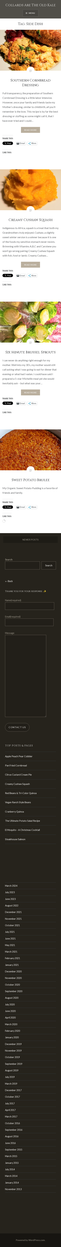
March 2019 (11, 1083)
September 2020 (13, 991)
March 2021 (11, 951)
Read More (30, 130)
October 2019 (12, 1057)
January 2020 (12, 1037)
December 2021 (13, 912)
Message (9, 633)
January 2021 (12, 965)
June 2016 (10, 1143)
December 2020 (13, 971)
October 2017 (12, 1096)
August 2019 (11, 1070)
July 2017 (10, 1103)
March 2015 (11, 1156)
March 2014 (11, 1176)
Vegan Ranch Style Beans (18, 802)
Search (9, 559)
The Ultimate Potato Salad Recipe (22, 820)
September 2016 (13, 1129)
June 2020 (10, 1011)
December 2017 (13, 1090)
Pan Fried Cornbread (16, 765)
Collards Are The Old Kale (31, 5)
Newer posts (30, 539)
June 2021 (10, 938)
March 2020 (11, 1024)
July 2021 (10, 931)
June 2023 (10, 899)
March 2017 (11, 1116)
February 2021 (12, 958)
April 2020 (10, 1017)
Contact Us (17, 727)
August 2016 (11, 1136)
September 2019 (13, 1063)
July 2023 (10, 892)
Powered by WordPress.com (30, 1240)
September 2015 (13, 1149)
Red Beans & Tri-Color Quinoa (21, 793)
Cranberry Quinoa (14, 811)
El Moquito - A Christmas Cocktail (22, 830)
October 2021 (12, 925)
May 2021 (10, 945)
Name (13, 600)
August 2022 (11, 905)
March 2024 (11, 885)
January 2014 (12, 1182)
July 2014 (10, 1169)
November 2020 (13, 978)
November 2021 (13, 918)
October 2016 (12, 1123)
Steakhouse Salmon (15, 839)
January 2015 (12, 1162)
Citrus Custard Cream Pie (18, 774)
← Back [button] (9, 581)
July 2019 (10, 1077)
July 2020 (10, 1004)
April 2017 (10, 1110)
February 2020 (12, 1030)
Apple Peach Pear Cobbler (19, 756)
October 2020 (12, 984)
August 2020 (11, 997)
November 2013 (13, 1189)
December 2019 (13, 1044)
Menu (32, 13)
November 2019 (13, 1050)
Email (12, 616)
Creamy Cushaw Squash (17, 784)
